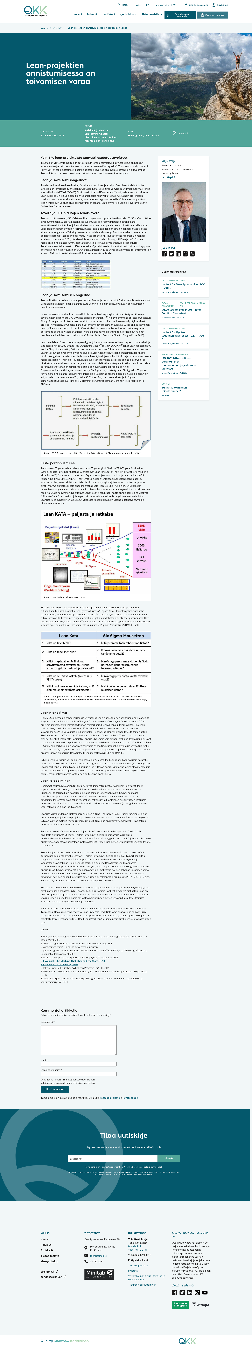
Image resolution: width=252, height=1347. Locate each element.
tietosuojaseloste (109, 1097)
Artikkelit (109, 14)
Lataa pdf (183, 133)
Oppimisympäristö (214, 15)
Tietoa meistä (150, 14)
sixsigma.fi (139, 5)
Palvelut (92, 14)
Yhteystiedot (49, 1261)
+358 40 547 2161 (137, 1249)
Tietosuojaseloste (138, 1265)
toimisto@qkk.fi (98, 1255)
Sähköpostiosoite (51, 1070)
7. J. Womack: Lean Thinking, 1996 (59, 964)
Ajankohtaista (128, 14)
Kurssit (78, 14)
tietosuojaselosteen (124, 1172)
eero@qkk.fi (168, 177)
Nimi (44, 1060)
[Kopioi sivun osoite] (192, 254)
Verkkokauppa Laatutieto (181, 15)
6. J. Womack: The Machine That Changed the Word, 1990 (73, 961)
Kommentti (48, 1022)
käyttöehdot (130, 1097)
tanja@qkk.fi (134, 1246)
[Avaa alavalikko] (99, 14)
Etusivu (44, 28)
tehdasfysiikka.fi (163, 5)
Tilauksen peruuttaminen (142, 1284)
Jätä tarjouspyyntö (198, 5)
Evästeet (133, 1270)
